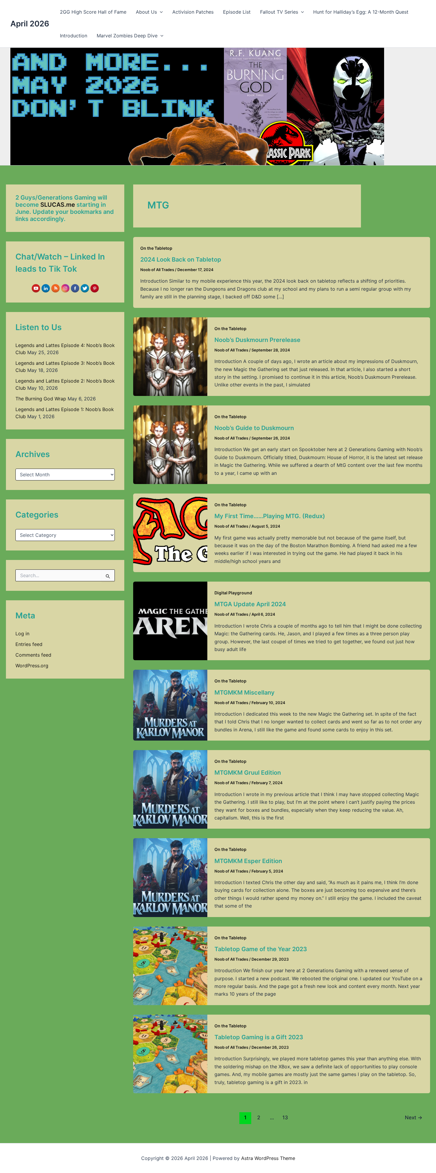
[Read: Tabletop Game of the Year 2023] (170, 965)
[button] (160, 12)
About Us (146, 12)
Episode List (237, 12)
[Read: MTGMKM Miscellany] (170, 705)
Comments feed (33, 655)
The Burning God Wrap (40, 399)
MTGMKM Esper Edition (248, 861)
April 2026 (29, 23)
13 (285, 1117)
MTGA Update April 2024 (250, 604)
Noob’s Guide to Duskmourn (254, 428)
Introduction (73, 36)
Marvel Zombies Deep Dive (127, 36)
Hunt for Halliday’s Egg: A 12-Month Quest (360, 12)
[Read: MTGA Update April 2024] (170, 620)
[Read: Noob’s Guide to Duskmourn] (170, 444)
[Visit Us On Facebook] (75, 288)
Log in (22, 633)
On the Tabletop (156, 248)
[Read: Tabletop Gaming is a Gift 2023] (170, 1053)
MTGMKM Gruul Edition (247, 772)
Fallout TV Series (279, 12)
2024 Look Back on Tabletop (180, 259)
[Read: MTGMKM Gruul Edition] (170, 789)
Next (413, 1117)
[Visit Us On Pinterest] (94, 288)
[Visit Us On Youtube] (36, 288)
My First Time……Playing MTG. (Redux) (269, 516)
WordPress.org (31, 666)
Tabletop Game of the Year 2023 (260, 949)
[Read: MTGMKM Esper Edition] (170, 877)
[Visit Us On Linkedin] (45, 288)
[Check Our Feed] (55, 288)
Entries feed (28, 644)
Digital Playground (233, 592)
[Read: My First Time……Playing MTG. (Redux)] (170, 532)
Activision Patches (193, 12)
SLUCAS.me (57, 204)
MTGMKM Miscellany (244, 692)
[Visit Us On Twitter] (85, 288)
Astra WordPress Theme (268, 1158)
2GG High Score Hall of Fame (93, 12)
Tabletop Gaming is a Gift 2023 (258, 1037)
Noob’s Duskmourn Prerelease (257, 339)
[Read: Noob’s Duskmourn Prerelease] (170, 356)
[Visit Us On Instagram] (65, 288)
